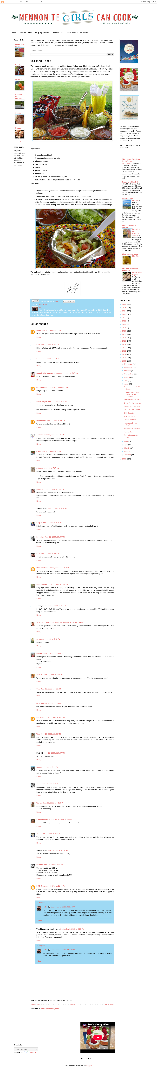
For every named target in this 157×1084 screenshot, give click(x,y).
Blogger (89, 1066)
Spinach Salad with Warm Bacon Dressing (131, 394)
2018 (124, 331)
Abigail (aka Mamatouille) (47, 373)
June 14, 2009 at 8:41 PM (51, 834)
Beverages (19, 80)
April (126, 445)
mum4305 (40, 717)
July (126, 381)
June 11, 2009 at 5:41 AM (51, 330)
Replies (42, 902)
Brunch (18, 128)
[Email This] (64, 301)
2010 (124, 358)
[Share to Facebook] (71, 301)
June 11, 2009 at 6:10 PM (50, 639)
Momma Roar (41, 568)
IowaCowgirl (41, 401)
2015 (124, 341)
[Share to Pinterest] (73, 301)
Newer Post (35, 1004)
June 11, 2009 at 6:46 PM (53, 675)
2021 (124, 321)
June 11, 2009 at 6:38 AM (57, 401)
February (135, 200)
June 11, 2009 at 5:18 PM (73, 622)
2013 (124, 348)
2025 (124, 308)
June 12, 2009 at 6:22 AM (51, 689)
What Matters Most (130, 254)
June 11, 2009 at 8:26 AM (52, 523)
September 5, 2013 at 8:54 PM (63, 950)
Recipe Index (26, 33)
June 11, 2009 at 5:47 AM (50, 345)
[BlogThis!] (66, 301)
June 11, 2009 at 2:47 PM (57, 606)
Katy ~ (39, 523)
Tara (38, 734)
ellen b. (39, 675)
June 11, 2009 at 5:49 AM (50, 359)
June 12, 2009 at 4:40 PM (51, 784)
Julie (38, 834)
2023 (124, 314)
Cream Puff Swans (131, 420)
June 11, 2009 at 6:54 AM (54, 435)
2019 (124, 328)
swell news (41, 421)
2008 (124, 459)
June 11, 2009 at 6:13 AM (60, 387)
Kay (38, 345)
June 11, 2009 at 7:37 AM (49, 468)
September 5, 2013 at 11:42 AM (63, 907)
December (128, 364)
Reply (38, 337)
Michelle (39, 489)
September (128, 374)
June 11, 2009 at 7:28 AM (51, 451)
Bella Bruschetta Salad (132, 400)
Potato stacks (129, 432)
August (127, 377)
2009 (124, 361)
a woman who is (43, 819)
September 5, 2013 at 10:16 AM (53, 886)
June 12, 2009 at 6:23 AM (51, 703)
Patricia (39, 865)
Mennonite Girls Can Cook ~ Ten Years (70, 33)
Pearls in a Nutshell (130, 182)
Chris (38, 451)
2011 (124, 354)
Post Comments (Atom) (50, 1008)
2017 (124, 334)
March (127, 448)
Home (14, 33)
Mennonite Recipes (19, 45)
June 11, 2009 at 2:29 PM (58, 584)
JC (37, 468)
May (126, 441)
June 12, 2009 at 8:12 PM (53, 803)
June (126, 384)
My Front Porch (128, 198)
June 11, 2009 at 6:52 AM (56, 421)
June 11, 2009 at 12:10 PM (58, 568)
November (128, 367)
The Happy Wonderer (131, 159)
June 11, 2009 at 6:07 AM (68, 373)
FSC (38, 886)
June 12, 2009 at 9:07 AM (55, 717)
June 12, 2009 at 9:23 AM (51, 734)
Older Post (109, 1004)
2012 (124, 351)
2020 (124, 324)
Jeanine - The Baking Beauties (49, 622)
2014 (124, 344)
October (127, 371)
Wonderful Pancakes (132, 428)
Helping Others (42, 33)
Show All (22, 142)
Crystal (39, 653)
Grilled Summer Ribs (132, 406)
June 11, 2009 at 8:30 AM (55, 537)
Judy (45, 907)
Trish (38, 784)
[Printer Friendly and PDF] (35, 301)
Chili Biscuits (129, 413)
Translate (32, 1052)
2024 (124, 311)
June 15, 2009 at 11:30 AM (57, 850)
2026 (124, 304)
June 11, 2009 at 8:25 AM (57, 508)
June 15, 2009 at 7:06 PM (53, 865)
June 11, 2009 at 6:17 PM (53, 653)
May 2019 (136, 256)
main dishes (43, 304)
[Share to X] (69, 301)
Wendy (39, 803)
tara (38, 639)
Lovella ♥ (40, 537)
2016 (124, 338)
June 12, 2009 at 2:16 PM (48, 767)
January (127, 455)
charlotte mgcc (42, 387)
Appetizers (19, 65)
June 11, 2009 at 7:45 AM (54, 489)
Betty (38, 330)
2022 (124, 318)
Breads (18, 113)
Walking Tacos (129, 416)
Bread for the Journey (132, 403)
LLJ (38, 554)
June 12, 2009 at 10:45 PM (61, 819)
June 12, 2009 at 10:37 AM (54, 753)
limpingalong (41, 584)
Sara (38, 689)
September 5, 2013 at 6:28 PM (72, 929)
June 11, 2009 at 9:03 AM (50, 554)
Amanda (39, 435)
